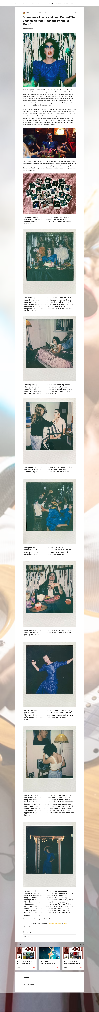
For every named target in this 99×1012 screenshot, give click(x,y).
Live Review (26, 3)
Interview (58, 3)
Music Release (36, 3)
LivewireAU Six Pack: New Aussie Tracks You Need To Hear (72, 962)
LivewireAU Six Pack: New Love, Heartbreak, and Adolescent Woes (25, 962)
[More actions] (75, 13)
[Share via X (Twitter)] (27, 932)
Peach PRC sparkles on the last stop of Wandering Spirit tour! (49, 962)
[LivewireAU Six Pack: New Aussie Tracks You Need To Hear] (73, 953)
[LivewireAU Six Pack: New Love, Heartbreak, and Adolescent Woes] (26, 953)
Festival (66, 3)
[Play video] (49, 143)
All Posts (17, 3)
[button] (81, 2)
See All (82, 944)
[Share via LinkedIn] (30, 932)
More (72, 3)
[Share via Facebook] (23, 932)
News (44, 3)
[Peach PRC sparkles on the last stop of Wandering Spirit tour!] (49, 953)
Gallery (51, 3)
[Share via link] (34, 932)
